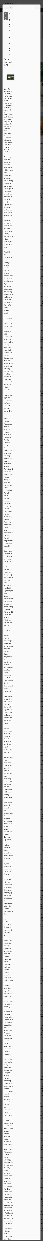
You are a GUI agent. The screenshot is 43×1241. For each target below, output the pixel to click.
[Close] (37, 7)
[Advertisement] (26, 49)
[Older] (10, 7)
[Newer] (6, 7)
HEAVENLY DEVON (9, 34)
